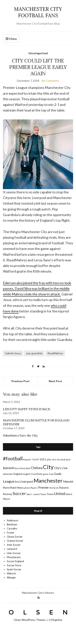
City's (57, 468)
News (20, 487)
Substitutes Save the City (20, 435)
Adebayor (12, 520)
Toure (50, 494)
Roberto (64, 487)
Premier (43, 487)
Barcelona (20, 468)
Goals (57, 473)
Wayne (6, 498)
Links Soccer (14, 553)
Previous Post (20, 381)
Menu (12, 38)
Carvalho (12, 528)
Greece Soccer (15, 540)
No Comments (50, 80)
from (39, 473)
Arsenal (61, 459)
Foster (10, 532)
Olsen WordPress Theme (29, 619)
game (45, 474)
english (27, 474)
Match (13, 487)
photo (27, 487)
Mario (6, 487)
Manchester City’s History (38, 592)
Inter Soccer (13, 544)
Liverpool (26, 481)
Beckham (12, 524)
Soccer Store (14, 565)
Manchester (48, 480)
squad (36, 494)
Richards (54, 487)
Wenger (11, 577)
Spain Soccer (14, 569)
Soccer (19, 493)
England (17, 473)
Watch (69, 494)
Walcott (11, 573)
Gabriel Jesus (13, 353)
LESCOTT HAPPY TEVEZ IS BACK (26, 409)
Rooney (7, 494)
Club (65, 468)
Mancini (68, 481)
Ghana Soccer (14, 536)
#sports (27, 459)
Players (34, 487)
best (28, 468)
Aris (54, 459)
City (48, 466)
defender (8, 474)
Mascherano (14, 557)
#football (13, 458)
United (59, 494)
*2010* (35, 459)
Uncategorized (38, 53)
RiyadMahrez (55, 353)
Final (33, 474)
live (17, 481)
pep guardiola (34, 353)
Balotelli (8, 468)
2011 (43, 459)
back (68, 459)
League (8, 481)
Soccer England (15, 561)
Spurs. (30, 494)
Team (43, 494)
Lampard (12, 548)
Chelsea (36, 468)
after (49, 459)
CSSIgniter (55, 619)
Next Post (55, 381)
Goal (51, 474)
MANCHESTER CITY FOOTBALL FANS (38, 12)
